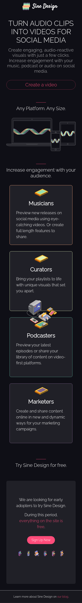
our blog (62, 596)
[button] (41, 6)
